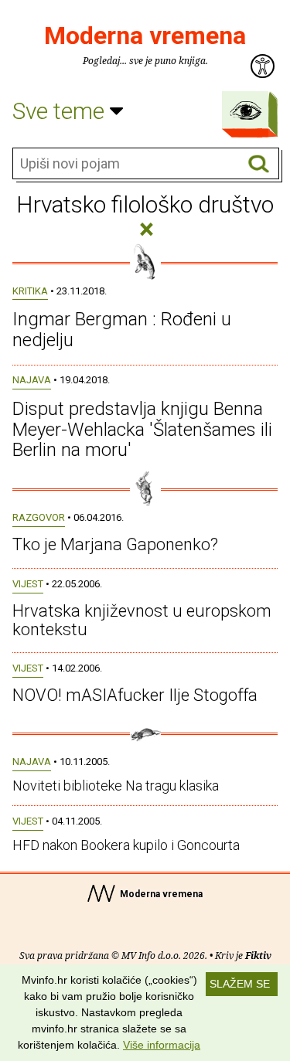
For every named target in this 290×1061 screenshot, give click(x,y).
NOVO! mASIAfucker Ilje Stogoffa (135, 695)
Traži (258, 164)
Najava (31, 380)
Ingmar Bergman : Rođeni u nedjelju (121, 329)
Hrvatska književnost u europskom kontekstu (141, 620)
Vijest (27, 584)
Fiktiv (258, 955)
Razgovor (38, 517)
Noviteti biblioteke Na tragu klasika (115, 785)
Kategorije (246, 110)
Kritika (30, 291)
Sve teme (61, 110)
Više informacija (161, 1045)
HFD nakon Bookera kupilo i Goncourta (126, 845)
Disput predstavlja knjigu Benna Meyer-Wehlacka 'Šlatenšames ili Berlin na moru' (142, 429)
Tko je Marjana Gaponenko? (115, 544)
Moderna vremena (145, 35)
